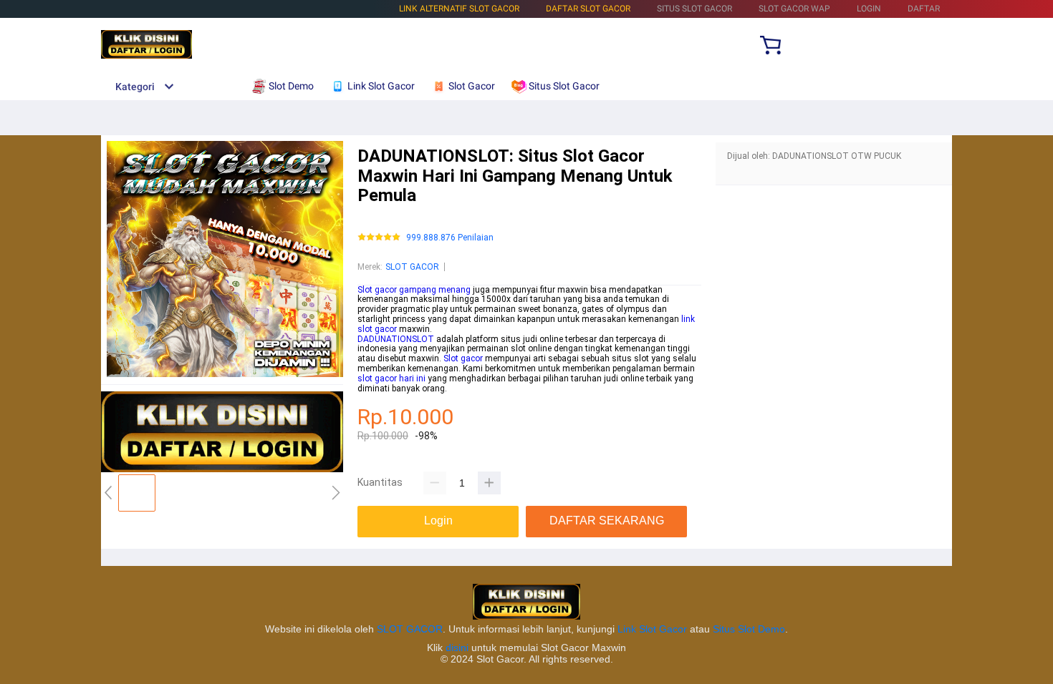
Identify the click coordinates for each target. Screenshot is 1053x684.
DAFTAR (924, 9)
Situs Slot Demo (749, 629)
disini (457, 647)
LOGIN (869, 9)
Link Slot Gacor (652, 629)
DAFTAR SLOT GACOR (588, 9)
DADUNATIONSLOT (395, 339)
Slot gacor (463, 358)
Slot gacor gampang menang (414, 290)
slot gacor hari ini (391, 378)
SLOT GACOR (412, 267)
